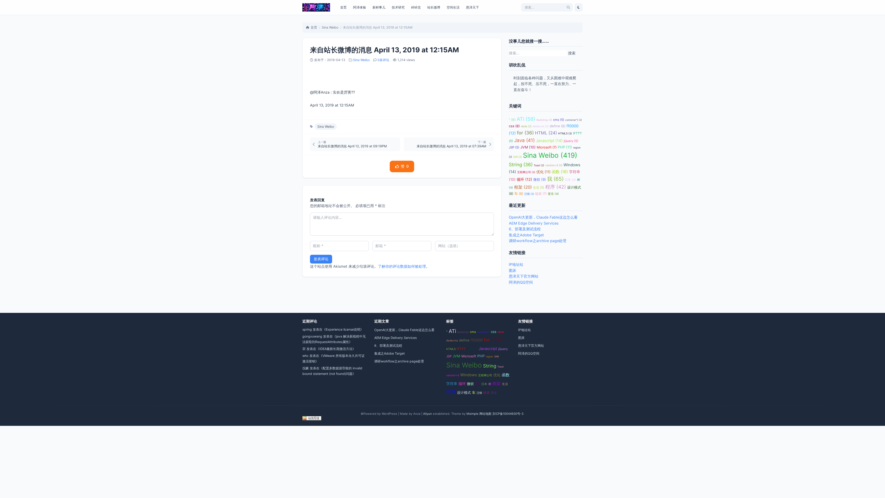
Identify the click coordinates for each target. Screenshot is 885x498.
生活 (538, 187)
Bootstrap (544, 120)
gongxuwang (312, 336)
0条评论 (383, 60)
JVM (528, 147)
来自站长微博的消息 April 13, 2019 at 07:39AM (451, 146)
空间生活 (453, 7)
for (525, 133)
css (514, 126)
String (521, 164)
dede (526, 126)
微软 (539, 179)
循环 (524, 179)
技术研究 (398, 7)
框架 (523, 187)
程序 (555, 187)
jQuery (571, 141)
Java (524, 140)
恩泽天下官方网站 (523, 276)
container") (573, 120)
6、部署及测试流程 (525, 229)
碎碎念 (416, 7)
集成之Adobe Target (526, 235)
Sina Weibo (330, 27)
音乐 (553, 194)
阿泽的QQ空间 (521, 282)
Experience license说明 (343, 329)
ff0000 (477, 340)
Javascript (549, 140)
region (489, 356)
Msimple (472, 413)
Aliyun (427, 413)
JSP (514, 147)
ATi (526, 119)
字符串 (451, 384)
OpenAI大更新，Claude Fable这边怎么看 (543, 217)
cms (558, 120)
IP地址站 (516, 264)
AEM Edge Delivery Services (533, 223)
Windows (468, 375)
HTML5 (565, 133)
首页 (343, 7)
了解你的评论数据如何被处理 (402, 266)
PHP (565, 147)
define (557, 126)
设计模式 (464, 393)
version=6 (553, 165)
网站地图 (485, 413)
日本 (570, 179)
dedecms (541, 126)
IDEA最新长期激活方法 (335, 349)
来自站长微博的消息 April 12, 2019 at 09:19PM (352, 146)
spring (307, 329)
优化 (543, 172)
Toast (539, 165)
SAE (517, 156)
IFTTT (461, 349)
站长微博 (433, 7)
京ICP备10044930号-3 (507, 413)
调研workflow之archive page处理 (537, 240)
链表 (541, 194)
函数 (560, 171)
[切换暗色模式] (579, 7)
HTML (546, 133)
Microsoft (547, 147)
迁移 (529, 194)
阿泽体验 (359, 7)
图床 (512, 270)
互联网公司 (526, 172)
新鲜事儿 (378, 7)
